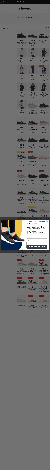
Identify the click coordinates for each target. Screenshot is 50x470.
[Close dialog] (47, 221)
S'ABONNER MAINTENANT (37, 247)
